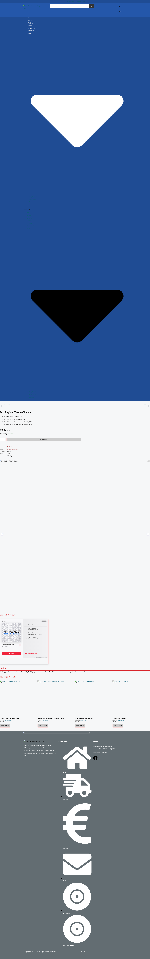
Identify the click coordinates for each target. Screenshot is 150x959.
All (29, 18)
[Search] (91, 6)
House (30, 20)
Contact (31, 202)
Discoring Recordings (13, 449)
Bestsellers (31, 28)
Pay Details (32, 199)
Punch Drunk (83, 720)
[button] (75, 208)
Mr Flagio (9, 447)
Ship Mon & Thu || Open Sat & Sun (75, 1)
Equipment (31, 31)
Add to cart (44, 439)
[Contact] (121, 11)
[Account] (121, 6)
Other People (121, 720)
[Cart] (121, 9)
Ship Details (33, 197)
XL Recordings (8, 720)
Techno (30, 23)
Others (30, 25)
